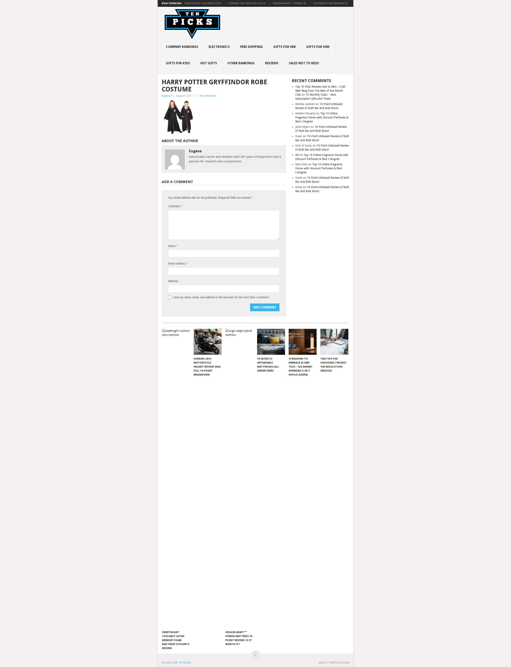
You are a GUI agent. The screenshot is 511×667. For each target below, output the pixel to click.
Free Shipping (251, 47)
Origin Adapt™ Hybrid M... (290, 3)
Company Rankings (182, 47)
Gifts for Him (317, 47)
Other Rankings (241, 63)
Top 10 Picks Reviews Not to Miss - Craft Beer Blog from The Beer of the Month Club (320, 90)
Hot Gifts (208, 63)
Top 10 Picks (181, 662)
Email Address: (178, 263)
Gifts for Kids (178, 63)
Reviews (271, 63)
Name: (173, 246)
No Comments (208, 95)
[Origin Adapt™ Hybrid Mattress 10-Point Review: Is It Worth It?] (239, 478)
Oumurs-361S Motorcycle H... (247, 3)
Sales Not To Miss (304, 63)
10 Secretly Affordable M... (331, 3)
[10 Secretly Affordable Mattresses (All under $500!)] (271, 342)
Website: (173, 281)
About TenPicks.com (334, 662)
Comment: (175, 206)
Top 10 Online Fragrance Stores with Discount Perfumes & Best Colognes (322, 117)
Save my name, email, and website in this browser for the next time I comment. (221, 297)
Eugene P (167, 95)
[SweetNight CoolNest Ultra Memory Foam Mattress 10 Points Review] (176, 478)
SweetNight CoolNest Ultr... (203, 3)
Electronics (219, 47)
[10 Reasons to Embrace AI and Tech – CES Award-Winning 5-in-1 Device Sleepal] (303, 342)
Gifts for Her (284, 47)
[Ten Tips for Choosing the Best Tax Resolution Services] (334, 342)
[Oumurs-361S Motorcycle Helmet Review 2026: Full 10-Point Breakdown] (208, 342)
